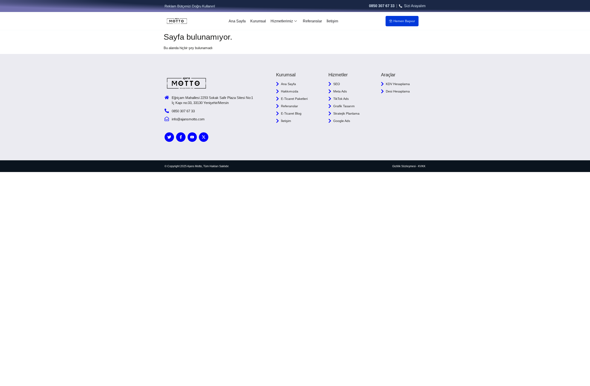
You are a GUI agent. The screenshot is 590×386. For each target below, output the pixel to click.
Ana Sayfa (237, 21)
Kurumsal (258, 21)
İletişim (332, 21)
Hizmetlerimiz (282, 21)
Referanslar (312, 21)
